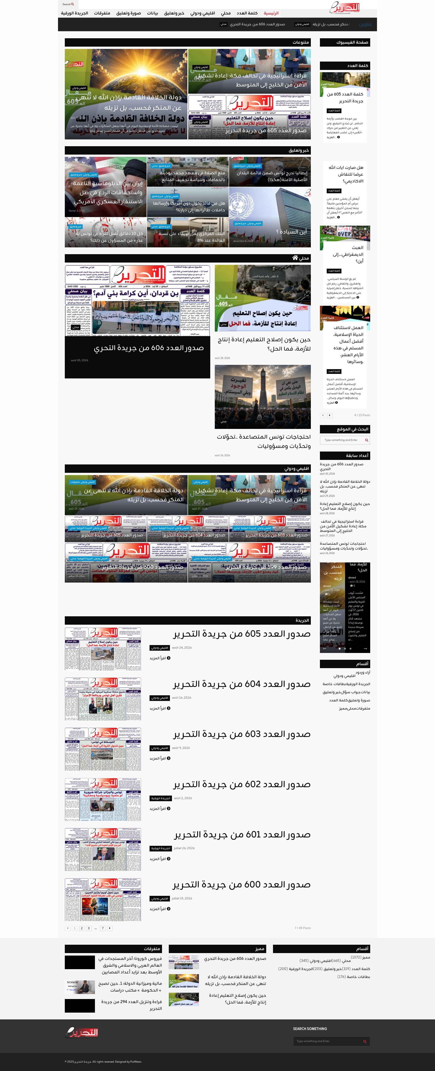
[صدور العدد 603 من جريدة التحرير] (103, 749)
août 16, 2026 (181, 697)
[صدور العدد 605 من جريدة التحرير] (103, 648)
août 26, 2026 (222, 456)
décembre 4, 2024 (243, 241)
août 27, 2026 (199, 509)
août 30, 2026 (79, 360)
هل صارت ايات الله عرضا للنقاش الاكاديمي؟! (346, 174)
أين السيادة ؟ (291, 232)
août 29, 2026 (78, 118)
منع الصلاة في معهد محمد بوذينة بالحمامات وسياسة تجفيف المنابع (192, 176)
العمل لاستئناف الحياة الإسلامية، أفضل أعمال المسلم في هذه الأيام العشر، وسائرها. (348, 345)
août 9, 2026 (181, 748)
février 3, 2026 (77, 211)
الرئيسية (271, 13)
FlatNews (135, 1062)
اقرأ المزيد (158, 658)
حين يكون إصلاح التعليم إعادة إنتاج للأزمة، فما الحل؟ (345, 506)
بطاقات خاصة (334, 684)
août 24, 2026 (182, 647)
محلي (226, 13)
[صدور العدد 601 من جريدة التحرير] (103, 849)
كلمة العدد (247, 13)
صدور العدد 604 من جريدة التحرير (194, 535)
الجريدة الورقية (74, 13)
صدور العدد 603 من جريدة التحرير (276, 535)
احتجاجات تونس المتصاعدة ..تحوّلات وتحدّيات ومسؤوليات (264, 442)
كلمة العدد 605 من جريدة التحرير (345, 98)
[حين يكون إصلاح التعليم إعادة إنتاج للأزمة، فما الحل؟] (263, 298)
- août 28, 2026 (356, 582)
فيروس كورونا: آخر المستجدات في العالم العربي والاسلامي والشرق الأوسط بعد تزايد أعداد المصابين (130, 965)
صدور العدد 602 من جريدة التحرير (242, 784)
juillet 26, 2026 (184, 848)
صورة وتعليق (128, 13)
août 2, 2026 (183, 798)
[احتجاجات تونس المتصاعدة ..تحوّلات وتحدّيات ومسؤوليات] (263, 397)
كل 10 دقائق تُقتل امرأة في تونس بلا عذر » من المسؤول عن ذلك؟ (109, 237)
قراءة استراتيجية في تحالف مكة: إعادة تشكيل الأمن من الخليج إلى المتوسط (251, 81)
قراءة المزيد (80, 369)
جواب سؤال (351, 692)
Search (67, 4)
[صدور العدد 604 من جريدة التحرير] (103, 698)
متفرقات (102, 13)
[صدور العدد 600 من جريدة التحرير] (103, 899)
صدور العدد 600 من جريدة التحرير (143, 567)
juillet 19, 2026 (77, 576)
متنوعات (301, 42)
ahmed (327, 586)
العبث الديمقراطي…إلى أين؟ (348, 254)
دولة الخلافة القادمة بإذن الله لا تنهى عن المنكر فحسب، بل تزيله (296, 24)
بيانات (152, 13)
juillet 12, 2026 (200, 576)
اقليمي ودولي (202, 13)
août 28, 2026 (222, 358)
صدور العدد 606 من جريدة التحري (188, 24)
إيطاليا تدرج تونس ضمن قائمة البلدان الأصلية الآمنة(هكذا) (272, 176)
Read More (329, 644)
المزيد (332, 137)
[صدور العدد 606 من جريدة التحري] (137, 300)
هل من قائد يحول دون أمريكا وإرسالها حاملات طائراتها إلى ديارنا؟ (189, 207)
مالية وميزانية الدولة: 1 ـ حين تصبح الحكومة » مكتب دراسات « (130, 987)
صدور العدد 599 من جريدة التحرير (266, 567)
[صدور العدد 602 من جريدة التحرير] (103, 799)
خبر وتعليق (174, 13)
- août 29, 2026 (331, 590)
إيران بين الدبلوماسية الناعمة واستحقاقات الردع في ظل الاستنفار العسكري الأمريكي (108, 192)
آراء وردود (362, 673)
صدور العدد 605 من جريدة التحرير (266, 130)
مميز (343, 709)
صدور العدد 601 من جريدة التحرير (243, 835)
